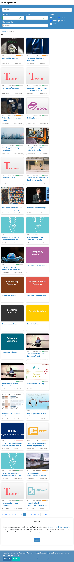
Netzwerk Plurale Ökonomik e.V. (59, 527)
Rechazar (7, 559)
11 (31, 514)
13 (38, 514)
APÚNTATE (34, 35)
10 (27, 514)
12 (35, 514)
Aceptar (16, 559)
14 (42, 514)
